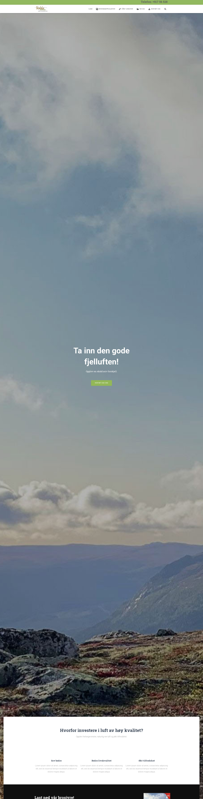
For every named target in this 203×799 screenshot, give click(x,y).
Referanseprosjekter (107, 9)
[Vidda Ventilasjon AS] (41, 9)
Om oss (142, 9)
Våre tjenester (127, 9)
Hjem (90, 9)
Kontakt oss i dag (101, 383)
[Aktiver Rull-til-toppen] (198, 794)
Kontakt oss (155, 9)
